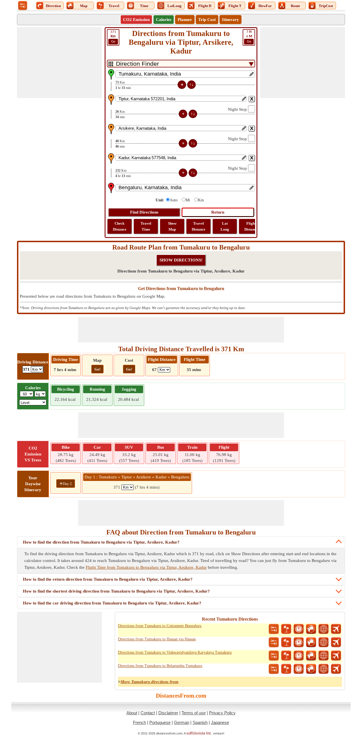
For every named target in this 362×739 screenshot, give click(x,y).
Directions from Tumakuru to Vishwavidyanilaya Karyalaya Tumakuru (175, 652)
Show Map (172, 226)
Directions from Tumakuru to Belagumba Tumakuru (160, 666)
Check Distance (119, 226)
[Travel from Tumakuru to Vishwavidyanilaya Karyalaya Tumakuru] (286, 655)
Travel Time (146, 226)
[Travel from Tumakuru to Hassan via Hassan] (286, 642)
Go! (97, 369)
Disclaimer (168, 712)
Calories (163, 19)
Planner (185, 19)
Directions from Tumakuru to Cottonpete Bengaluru (159, 626)
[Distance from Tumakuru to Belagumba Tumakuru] (273, 669)
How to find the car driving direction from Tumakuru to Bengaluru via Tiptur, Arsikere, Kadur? (112, 603)
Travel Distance (198, 226)
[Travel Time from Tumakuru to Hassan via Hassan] (298, 642)
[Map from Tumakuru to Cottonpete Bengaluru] (311, 629)
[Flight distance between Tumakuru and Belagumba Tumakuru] (336, 669)
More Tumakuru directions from (149, 682)
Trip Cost (207, 19)
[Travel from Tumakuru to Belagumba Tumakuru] (286, 669)
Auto (174, 200)
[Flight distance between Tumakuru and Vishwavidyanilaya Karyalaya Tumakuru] (336, 655)
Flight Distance (251, 226)
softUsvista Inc (198, 733)
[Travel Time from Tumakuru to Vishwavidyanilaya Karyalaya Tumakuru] (298, 655)
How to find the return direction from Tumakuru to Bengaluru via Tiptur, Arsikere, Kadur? (108, 579)
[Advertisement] (59, 62)
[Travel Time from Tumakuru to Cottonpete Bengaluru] (298, 629)
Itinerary (230, 19)
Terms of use (194, 712)
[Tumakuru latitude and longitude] (323, 629)
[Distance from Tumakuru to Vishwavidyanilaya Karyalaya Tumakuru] (273, 655)
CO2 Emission (136, 19)
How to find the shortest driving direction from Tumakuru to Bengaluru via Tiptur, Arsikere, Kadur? (116, 591)
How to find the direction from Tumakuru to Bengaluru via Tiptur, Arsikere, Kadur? (101, 542)
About (131, 712)
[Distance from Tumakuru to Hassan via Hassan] (273, 642)
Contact (148, 712)
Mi (188, 200)
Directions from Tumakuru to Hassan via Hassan (157, 639)
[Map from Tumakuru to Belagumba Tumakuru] (311, 669)
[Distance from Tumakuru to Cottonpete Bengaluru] (273, 629)
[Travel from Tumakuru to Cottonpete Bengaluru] (286, 629)
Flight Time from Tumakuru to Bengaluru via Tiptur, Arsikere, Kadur (146, 567)
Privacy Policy (222, 712)
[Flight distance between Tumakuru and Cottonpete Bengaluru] (336, 629)
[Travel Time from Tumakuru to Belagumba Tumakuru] (298, 669)
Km (201, 200)
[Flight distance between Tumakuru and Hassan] (336, 642)
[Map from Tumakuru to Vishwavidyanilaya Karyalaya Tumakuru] (311, 655)
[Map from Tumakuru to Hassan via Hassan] (311, 642)
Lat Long (225, 226)
